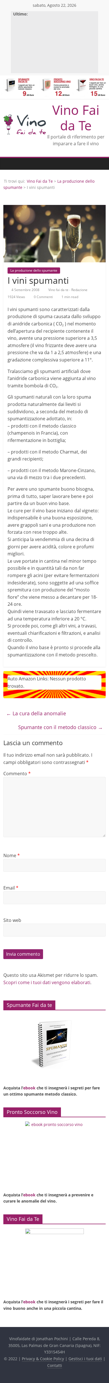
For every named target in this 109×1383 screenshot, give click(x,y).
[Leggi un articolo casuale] (100, 164)
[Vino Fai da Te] (9, 163)
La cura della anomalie (36, 713)
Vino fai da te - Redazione (68, 289)
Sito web (12, 920)
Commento (17, 773)
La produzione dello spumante (33, 270)
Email (10, 888)
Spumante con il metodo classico (60, 727)
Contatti (54, 1365)
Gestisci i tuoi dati (85, 1358)
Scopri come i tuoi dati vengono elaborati (46, 982)
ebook (29, 1088)
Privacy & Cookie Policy (43, 1358)
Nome (11, 855)
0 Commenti (43, 296)
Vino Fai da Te (75, 117)
